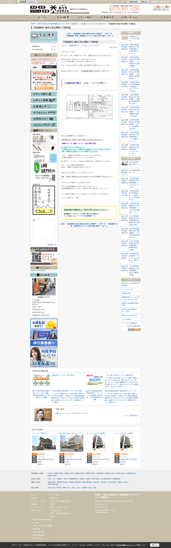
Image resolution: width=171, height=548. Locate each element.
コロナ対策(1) (126, 319)
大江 (53, 479)
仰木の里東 (95, 479)
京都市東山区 (130, 473)
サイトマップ (35, 507)
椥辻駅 (67, 462)
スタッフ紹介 (54, 495)
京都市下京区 (101, 459)
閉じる (154, 545)
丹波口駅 (95, 462)
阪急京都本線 (87, 482)
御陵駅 (39, 462)
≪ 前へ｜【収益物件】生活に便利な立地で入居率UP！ (85, 34)
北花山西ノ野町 (55, 459)
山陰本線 (96, 482)
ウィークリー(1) (127, 289)
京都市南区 (100, 473)
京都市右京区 (120, 473)
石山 (68, 488)
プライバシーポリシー (39, 501)
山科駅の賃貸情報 (39, 535)
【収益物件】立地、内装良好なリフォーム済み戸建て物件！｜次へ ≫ (89, 36)
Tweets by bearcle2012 (38, 270)
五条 (73, 488)
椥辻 (90, 488)
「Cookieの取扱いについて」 (124, 545)
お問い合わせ (37, 538)
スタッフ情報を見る (131, 415)
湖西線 (119, 482)
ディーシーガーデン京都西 (96, 433)
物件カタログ (35, 510)
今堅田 (81, 479)
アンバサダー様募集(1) (129, 323)
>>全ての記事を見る (134, 326)
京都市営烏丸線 (62, 482)
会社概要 (34, 498)
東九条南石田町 (106, 479)
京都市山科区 (46, 459)
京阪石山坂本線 (53, 484)
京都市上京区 (109, 473)
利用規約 (34, 504)
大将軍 (88, 479)
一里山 (65, 479)
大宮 (77, 488)
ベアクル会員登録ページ (87, 216)
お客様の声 (54, 498)
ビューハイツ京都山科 (39, 433)
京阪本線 (104, 482)
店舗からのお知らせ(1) (129, 315)
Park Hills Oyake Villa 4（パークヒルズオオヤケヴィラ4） (79, 433)
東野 (64, 488)
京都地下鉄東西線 (75, 482)
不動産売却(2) (126, 293)
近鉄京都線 (112, 482)
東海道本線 (51, 482)
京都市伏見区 (58, 473)
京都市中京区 (90, 473)
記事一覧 (108, 34)
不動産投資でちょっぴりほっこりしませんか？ (85, 45)
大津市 (50, 473)
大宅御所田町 (81, 459)
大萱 (49, 479)
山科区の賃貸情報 (39, 532)
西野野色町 (116, 479)
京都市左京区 (52, 475)
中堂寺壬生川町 (110, 459)
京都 (94, 488)
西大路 (59, 488)
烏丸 (53, 488)
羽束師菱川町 (73, 479)
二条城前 (84, 488)
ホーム (33, 495)
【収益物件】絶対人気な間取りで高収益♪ (80, 42)
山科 (49, 488)
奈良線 (125, 482)
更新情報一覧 (51, 245)
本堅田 (59, 479)
